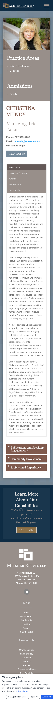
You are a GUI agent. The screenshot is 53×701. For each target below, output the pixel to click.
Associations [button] (15, 184)
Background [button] (14, 167)
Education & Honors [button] (18, 173)
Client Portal (26, 631)
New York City (26, 673)
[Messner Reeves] (18, 7)
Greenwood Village (27, 669)
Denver (26, 665)
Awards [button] (12, 178)
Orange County (26, 649)
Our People (26, 620)
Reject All (34, 697)
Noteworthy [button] (15, 190)
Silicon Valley (26, 653)
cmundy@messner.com (27, 141)
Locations (26, 624)
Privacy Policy (22, 691)
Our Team (26, 530)
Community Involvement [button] (26, 459)
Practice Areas (26, 616)
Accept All (46, 697)
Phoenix (27, 661)
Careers (26, 628)
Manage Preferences (17, 697)
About (27, 612)
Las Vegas (26, 657)
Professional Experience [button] (26, 467)
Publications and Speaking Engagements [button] (27, 449)
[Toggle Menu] (46, 5)
